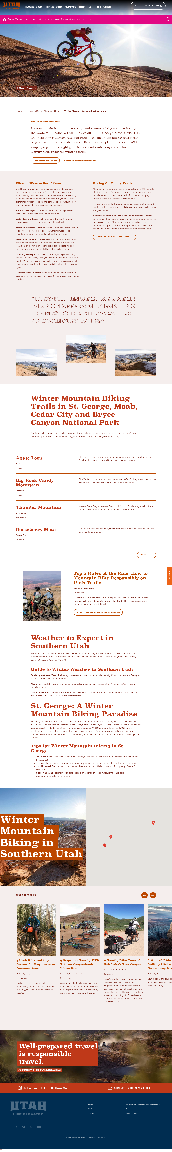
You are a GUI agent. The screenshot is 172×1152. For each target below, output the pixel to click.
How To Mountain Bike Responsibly (96, 612)
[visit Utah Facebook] (16, 1127)
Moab (119, 133)
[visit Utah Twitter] (31, 1127)
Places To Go (33, 7)
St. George (105, 133)
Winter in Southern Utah (77, 160)
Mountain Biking (43, 160)
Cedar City (132, 133)
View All (145, 555)
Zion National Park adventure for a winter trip (113, 735)
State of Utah (131, 1113)
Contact (91, 1104)
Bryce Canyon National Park (66, 137)
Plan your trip (74, 7)
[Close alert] (168, 19)
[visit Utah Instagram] (23, 1127)
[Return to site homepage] (11, 5)
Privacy (129, 1109)
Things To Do (53, 7)
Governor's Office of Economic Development (143, 1104)
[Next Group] (153, 895)
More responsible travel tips (113, 237)
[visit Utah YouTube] (39, 1127)
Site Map (91, 1113)
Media (90, 1109)
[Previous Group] (144, 895)
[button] (153, 823)
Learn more (86, 19)
